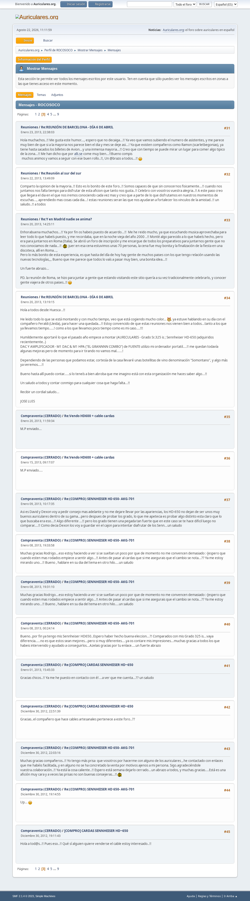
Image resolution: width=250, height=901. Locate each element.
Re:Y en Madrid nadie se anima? (66, 219)
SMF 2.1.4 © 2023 (23, 896)
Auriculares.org (173, 30)
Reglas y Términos (209, 896)
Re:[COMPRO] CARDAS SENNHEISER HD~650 (98, 665)
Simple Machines (45, 896)
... (55, 114)
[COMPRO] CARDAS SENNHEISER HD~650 (96, 831)
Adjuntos (57, 95)
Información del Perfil (34, 59)
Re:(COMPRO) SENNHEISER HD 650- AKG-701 (99, 499)
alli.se (78, 154)
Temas (41, 95)
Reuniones (29, 127)
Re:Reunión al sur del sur (61, 173)
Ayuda (191, 896)
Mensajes (24, 95)
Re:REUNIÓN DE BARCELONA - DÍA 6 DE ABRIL (77, 127)
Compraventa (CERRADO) (41, 416)
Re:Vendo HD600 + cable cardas (89, 416)
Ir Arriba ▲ (231, 896)
